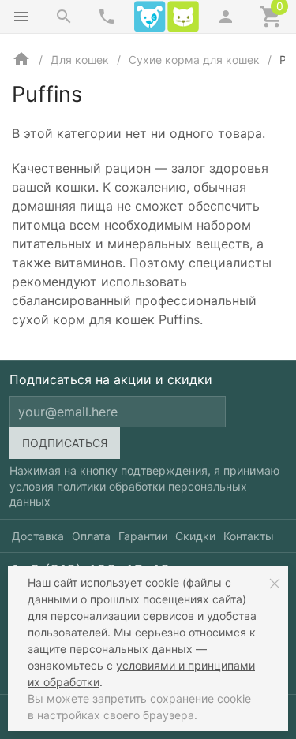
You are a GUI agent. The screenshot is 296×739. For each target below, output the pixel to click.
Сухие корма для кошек (194, 59)
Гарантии (142, 536)
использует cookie (130, 582)
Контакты (248, 536)
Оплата (91, 536)
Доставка (38, 536)
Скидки (195, 536)
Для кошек (80, 59)
